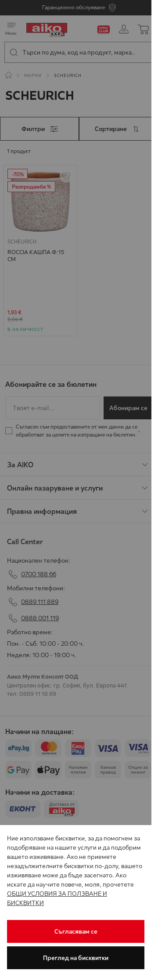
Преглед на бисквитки (75, 958)
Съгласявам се (75, 931)
